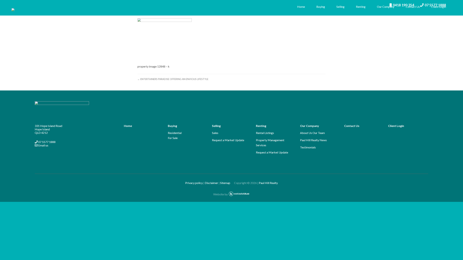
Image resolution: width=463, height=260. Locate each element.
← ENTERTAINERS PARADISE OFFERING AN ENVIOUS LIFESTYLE (172, 79)
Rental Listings (265, 133)
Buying (320, 6)
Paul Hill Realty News (313, 140)
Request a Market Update (228, 140)
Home (301, 6)
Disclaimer (211, 183)
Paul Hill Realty (268, 183)
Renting (361, 6)
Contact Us (413, 6)
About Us (306, 133)
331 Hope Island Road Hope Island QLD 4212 (48, 129)
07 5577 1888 (47, 142)
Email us (43, 145)
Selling (340, 6)
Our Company (385, 6)
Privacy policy (194, 183)
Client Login (438, 6)
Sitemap (226, 183)
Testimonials (308, 147)
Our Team (319, 133)
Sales (215, 133)
